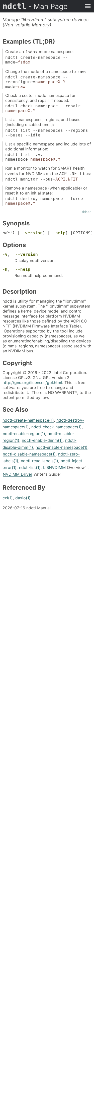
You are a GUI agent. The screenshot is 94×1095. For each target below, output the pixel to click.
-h (5, 269)
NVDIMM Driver (17, 474)
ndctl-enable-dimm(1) (42, 440)
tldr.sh (86, 212)
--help (57, 233)
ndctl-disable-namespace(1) (29, 453)
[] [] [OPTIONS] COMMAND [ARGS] (47, 233)
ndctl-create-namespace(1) (28, 420)
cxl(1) (8, 497)
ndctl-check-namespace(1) (56, 426)
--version (31, 233)
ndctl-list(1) (30, 467)
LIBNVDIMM (54, 467)
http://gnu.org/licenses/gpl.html (32, 382)
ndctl (35, 6)
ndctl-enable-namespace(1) (61, 447)
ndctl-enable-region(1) (24, 433)
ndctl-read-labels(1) (39, 460)
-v (5, 254)
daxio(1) (23, 497)
